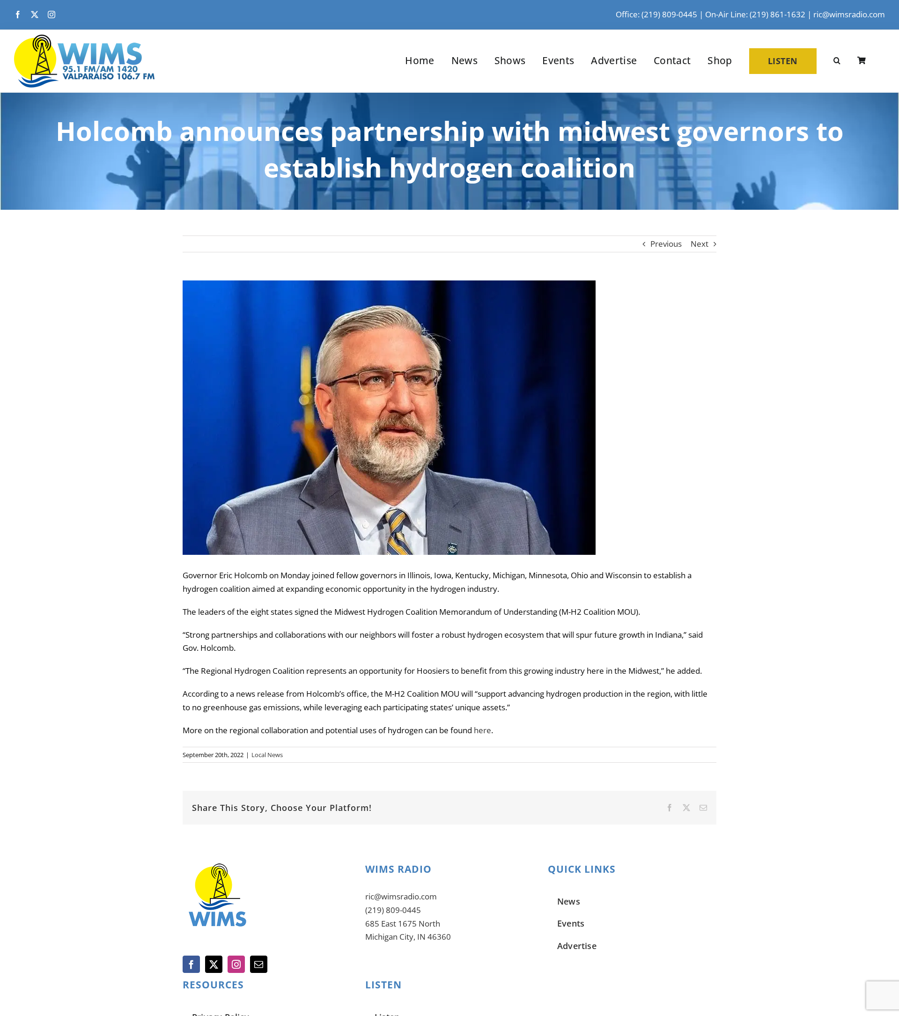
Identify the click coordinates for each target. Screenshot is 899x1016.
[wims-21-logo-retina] (84, 38)
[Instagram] (236, 964)
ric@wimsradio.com (849, 14)
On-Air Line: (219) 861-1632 (755, 14)
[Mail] (258, 964)
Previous (666, 243)
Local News (267, 755)
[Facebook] (191, 964)
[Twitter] (213, 964)
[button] (836, 61)
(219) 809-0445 (393, 910)
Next (699, 243)
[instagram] (51, 14)
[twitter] (34, 14)
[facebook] (18, 14)
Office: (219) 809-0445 (656, 14)
